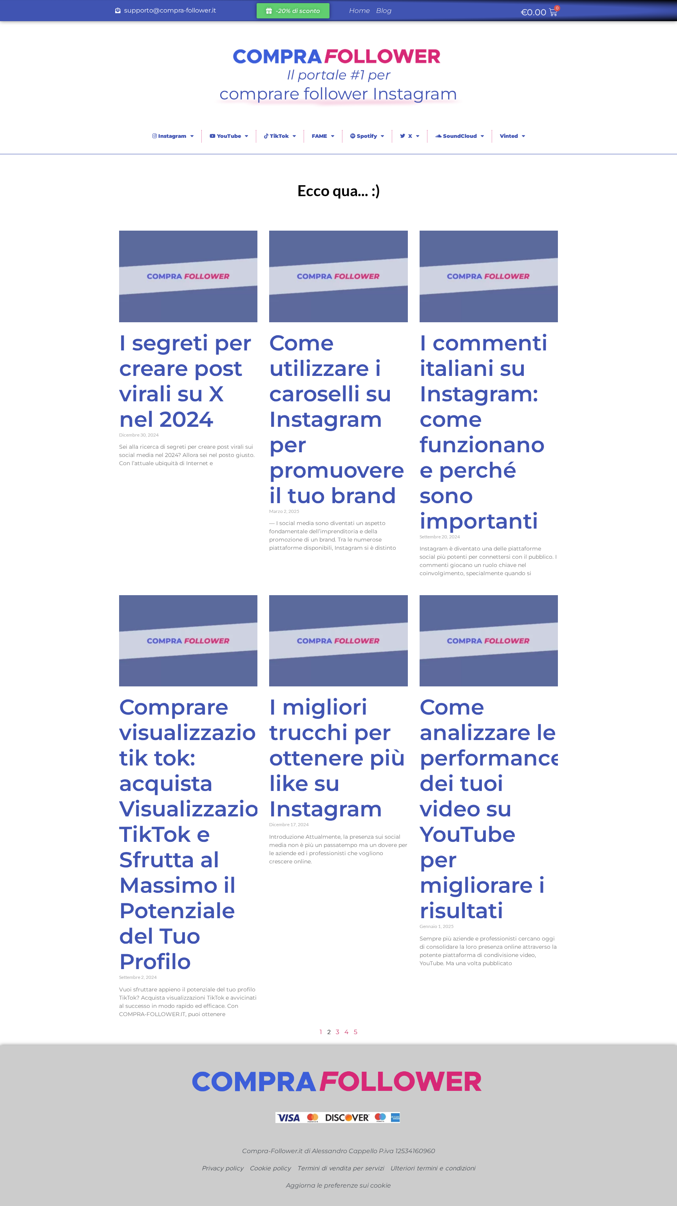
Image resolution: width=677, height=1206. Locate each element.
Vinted (509, 136)
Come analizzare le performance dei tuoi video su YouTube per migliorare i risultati (492, 809)
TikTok (278, 136)
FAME (319, 136)
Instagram (171, 136)
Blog (384, 10)
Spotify (366, 136)
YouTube (228, 136)
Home (359, 10)
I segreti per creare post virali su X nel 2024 (185, 381)
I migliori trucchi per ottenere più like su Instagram (337, 758)
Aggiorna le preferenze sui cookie (338, 1185)
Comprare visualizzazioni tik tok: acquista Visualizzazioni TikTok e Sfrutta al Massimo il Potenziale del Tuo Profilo (199, 834)
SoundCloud (459, 136)
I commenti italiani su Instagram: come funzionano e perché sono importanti (484, 432)
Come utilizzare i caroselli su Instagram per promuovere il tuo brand (336, 419)
